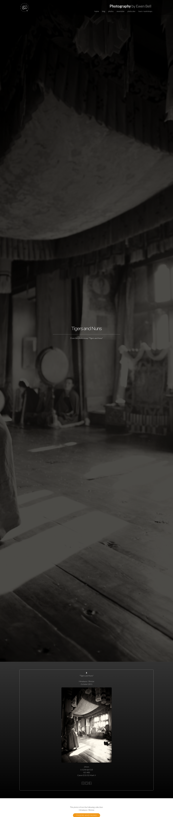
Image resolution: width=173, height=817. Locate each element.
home (97, 11)
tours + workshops (145, 11)
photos (110, 11)
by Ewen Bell (130, 6)
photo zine (131, 11)
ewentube (120, 11)
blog (103, 11)
